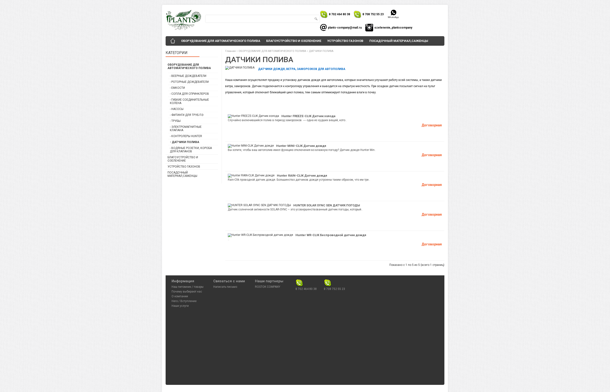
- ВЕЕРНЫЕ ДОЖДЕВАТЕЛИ (188, 76)
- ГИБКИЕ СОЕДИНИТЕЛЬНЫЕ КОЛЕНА (189, 101)
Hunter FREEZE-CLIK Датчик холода (308, 116)
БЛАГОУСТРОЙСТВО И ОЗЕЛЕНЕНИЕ (293, 41)
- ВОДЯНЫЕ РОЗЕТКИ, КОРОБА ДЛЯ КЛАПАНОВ (191, 149)
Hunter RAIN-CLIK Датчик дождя (302, 175)
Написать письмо (225, 286)
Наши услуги (180, 306)
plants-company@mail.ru (345, 27)
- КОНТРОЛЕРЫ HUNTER (186, 136)
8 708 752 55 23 (373, 14)
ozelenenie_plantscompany (393, 27)
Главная (230, 51)
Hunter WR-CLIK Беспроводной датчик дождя (330, 235)
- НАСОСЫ (176, 109)
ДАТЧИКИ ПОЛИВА (321, 51)
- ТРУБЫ (175, 121)
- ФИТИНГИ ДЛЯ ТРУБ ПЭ (186, 115)
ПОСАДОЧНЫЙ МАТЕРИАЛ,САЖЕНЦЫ (398, 41)
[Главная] (173, 41)
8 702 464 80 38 (339, 14)
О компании (180, 296)
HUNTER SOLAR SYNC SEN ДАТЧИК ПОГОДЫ (326, 205)
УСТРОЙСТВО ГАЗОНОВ (345, 41)
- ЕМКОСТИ (177, 87)
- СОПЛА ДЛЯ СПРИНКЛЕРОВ (189, 93)
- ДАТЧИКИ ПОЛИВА (184, 142)
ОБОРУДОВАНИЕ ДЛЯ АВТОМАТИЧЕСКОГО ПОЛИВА (220, 41)
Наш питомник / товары (187, 286)
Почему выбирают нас (187, 291)
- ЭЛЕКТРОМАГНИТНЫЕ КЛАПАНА (186, 128)
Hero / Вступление (184, 301)
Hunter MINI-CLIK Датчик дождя (301, 146)
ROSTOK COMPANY (267, 286)
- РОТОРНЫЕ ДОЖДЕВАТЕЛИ (189, 82)
